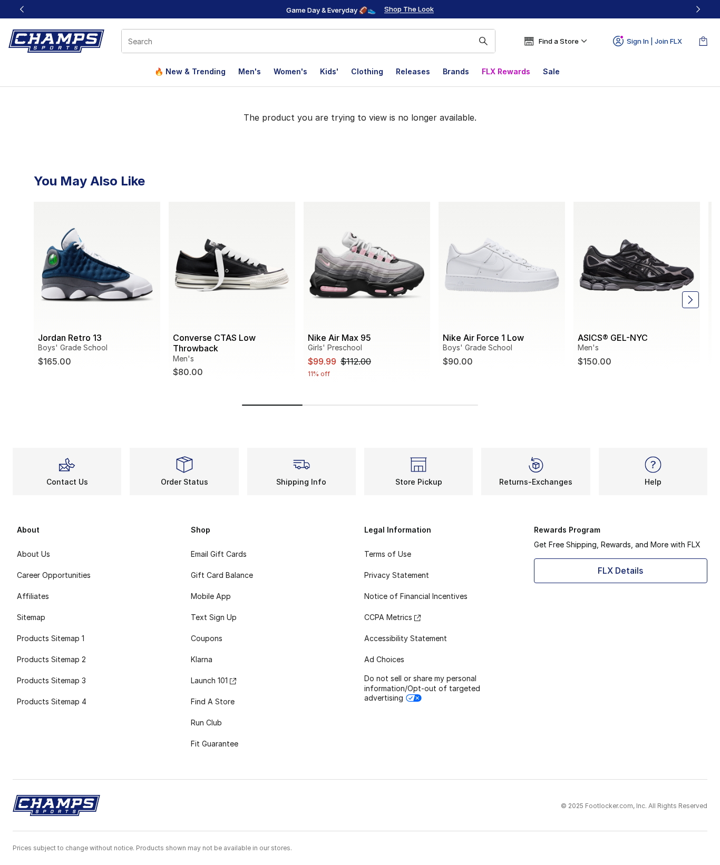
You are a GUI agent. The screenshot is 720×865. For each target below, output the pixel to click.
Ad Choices (384, 659)
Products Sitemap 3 (51, 680)
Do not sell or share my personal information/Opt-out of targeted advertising (422, 688)
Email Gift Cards (219, 553)
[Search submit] (483, 41)
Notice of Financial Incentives (416, 596)
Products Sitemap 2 (51, 659)
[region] (360, 9)
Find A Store (213, 701)
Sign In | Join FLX (654, 41)
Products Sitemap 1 (50, 638)
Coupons (206, 638)
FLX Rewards (506, 71)
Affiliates (33, 596)
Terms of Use (387, 553)
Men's (249, 71)
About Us (33, 553)
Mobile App (211, 596)
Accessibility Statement (405, 638)
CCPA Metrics (388, 617)
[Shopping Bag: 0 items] (703, 41)
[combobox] (308, 41)
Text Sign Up (214, 617)
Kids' (329, 71)
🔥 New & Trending (190, 71)
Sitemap (31, 617)
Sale (551, 71)
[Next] (698, 9)
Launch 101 (209, 680)
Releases (413, 71)
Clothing (367, 71)
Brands (456, 71)
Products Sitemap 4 (51, 701)
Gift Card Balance (222, 575)
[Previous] (22, 9)
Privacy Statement (396, 575)
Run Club (206, 722)
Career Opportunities (54, 575)
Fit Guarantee (214, 743)
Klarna (201, 659)
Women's (290, 71)
